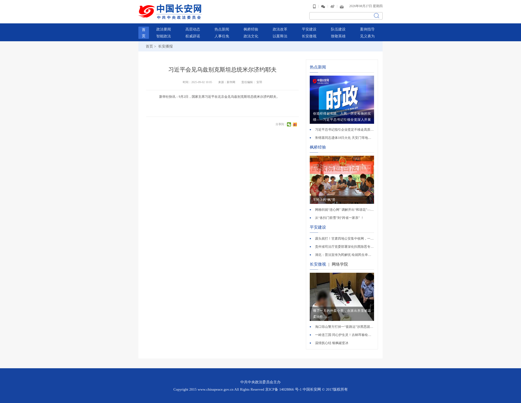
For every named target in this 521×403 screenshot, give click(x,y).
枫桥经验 (251, 29)
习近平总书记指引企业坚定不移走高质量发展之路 (344, 129)
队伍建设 (338, 29)
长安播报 (165, 46)
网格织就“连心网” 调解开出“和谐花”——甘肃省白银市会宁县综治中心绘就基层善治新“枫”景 (344, 209)
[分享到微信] (289, 124)
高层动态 (192, 29)
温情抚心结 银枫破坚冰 (331, 343)
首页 (149, 46)
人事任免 (222, 36)
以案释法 (280, 36)
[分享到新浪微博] (295, 124)
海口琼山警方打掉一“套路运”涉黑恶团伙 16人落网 (344, 326)
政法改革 (280, 29)
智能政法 (163, 36)
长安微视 (309, 36)
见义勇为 (367, 36)
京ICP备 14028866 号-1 (284, 389)
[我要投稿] (341, 6)
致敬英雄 (338, 36)
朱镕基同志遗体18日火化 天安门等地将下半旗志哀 (344, 137)
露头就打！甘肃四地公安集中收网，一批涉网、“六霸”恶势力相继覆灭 (344, 238)
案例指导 (367, 29)
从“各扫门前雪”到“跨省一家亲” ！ (339, 217)
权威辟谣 (192, 36)
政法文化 (251, 36)
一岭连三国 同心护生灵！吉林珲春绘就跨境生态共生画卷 (344, 335)
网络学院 (340, 264)
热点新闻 (222, 29)
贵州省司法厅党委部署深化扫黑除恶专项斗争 (344, 246)
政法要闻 (163, 29)
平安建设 (309, 29)
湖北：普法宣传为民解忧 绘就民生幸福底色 (344, 254)
